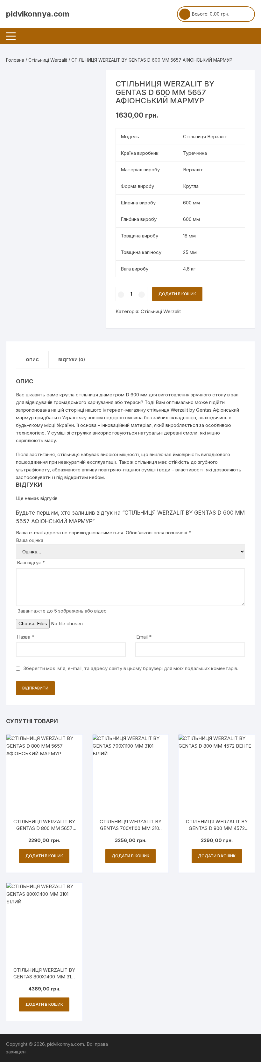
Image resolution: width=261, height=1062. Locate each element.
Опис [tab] (32, 359)
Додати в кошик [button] (44, 855)
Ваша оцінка (29, 540)
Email (144, 637)
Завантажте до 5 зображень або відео (62, 611)
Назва (25, 637)
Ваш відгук (31, 562)
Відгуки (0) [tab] (71, 359)
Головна (15, 60)
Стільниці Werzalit (47, 60)
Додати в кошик (177, 293)
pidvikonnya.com (37, 13)
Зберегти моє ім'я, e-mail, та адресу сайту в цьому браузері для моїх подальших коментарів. (130, 668)
